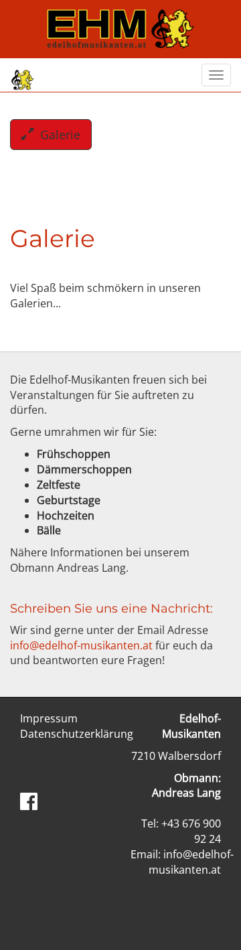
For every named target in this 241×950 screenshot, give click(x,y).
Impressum (49, 718)
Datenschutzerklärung (76, 733)
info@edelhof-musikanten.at (81, 645)
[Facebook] (28, 801)
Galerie (56, 135)
